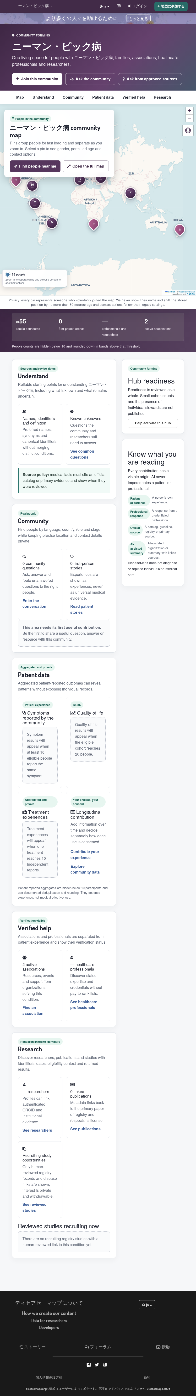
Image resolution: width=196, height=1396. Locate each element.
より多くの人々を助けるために (82, 18)
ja (147, 1304)
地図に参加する (172, 6)
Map (20, 97)
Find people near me (37, 166)
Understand (43, 97)
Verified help (133, 97)
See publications (85, 1128)
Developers (49, 1327)
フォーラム (100, 1346)
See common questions (82, 454)
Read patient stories (81, 609)
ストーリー (34, 1346)
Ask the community (93, 79)
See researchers (37, 1130)
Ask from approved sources (152, 79)
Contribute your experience (85, 854)
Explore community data (85, 869)
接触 (165, 1346)
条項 (147, 1377)
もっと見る (138, 19)
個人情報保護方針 (49, 1377)
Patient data (103, 97)
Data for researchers (49, 1320)
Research (162, 97)
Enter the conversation (34, 603)
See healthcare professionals (83, 1004)
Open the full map (88, 166)
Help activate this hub (153, 422)
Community (73, 97)
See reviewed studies (34, 1207)
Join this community (39, 79)
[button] (32, 6)
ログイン (139, 5)
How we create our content (49, 1313)
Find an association (33, 1010)
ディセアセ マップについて (49, 1303)
